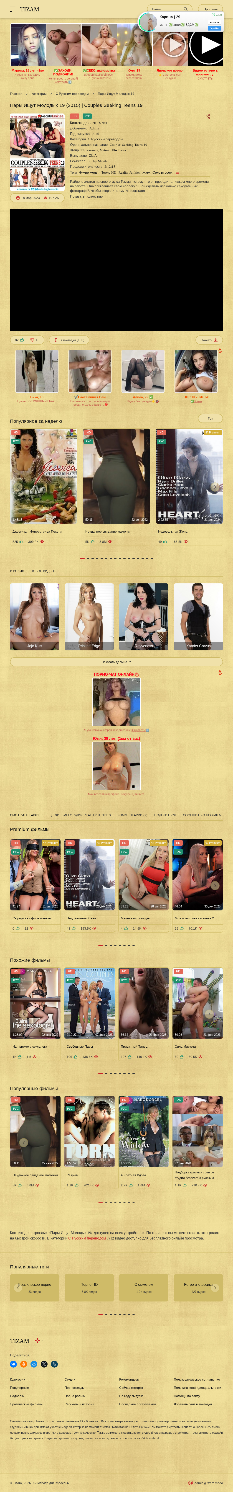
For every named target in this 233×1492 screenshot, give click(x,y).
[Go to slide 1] (82, 558)
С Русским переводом (72, 93)
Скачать (206, 340)
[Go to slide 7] (111, 558)
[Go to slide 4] (97, 558)
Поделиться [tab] (165, 815)
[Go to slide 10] (124, 558)
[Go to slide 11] (129, 558)
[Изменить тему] (39, 1340)
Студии (70, 1379)
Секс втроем (162, 172)
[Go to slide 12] (133, 558)
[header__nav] (12, 9)
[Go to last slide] (18, 487)
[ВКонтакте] (13, 1364)
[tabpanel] (116, 622)
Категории (39, 93)
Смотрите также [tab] (25, 815)
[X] (44, 1364)
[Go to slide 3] (92, 558)
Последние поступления (137, 1404)
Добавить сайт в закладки (193, 1404)
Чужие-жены (88, 172)
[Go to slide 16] (152, 558)
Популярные (19, 1387)
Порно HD (108, 172)
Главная (16, 93)
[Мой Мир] (33, 1364)
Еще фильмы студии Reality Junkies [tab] (79, 815)
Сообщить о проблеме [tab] (203, 815)
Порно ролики (75, 1396)
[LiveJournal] (54, 1364)
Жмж (146, 172)
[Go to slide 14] (143, 558)
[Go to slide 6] (106, 558)
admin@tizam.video (209, 1483)
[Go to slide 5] (102, 558)
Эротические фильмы (26, 1404)
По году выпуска (131, 1396)
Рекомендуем (129, 1379)
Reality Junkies (129, 172)
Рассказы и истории (79, 1404)
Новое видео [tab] (42, 571)
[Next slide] (215, 487)
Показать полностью (86, 196)
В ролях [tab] (17, 571)
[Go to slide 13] (138, 558)
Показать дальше (114, 662)
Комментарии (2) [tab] (132, 815)
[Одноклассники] (23, 1364)
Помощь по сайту (187, 1396)
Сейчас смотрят (131, 1387)
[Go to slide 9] (120, 558)
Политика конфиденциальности (197, 1387)
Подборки (17, 1396)
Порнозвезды (74, 1387)
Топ (210, 418)
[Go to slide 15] (147, 558)
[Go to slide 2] (88, 558)
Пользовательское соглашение (197, 1379)
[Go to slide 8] (115, 558)
